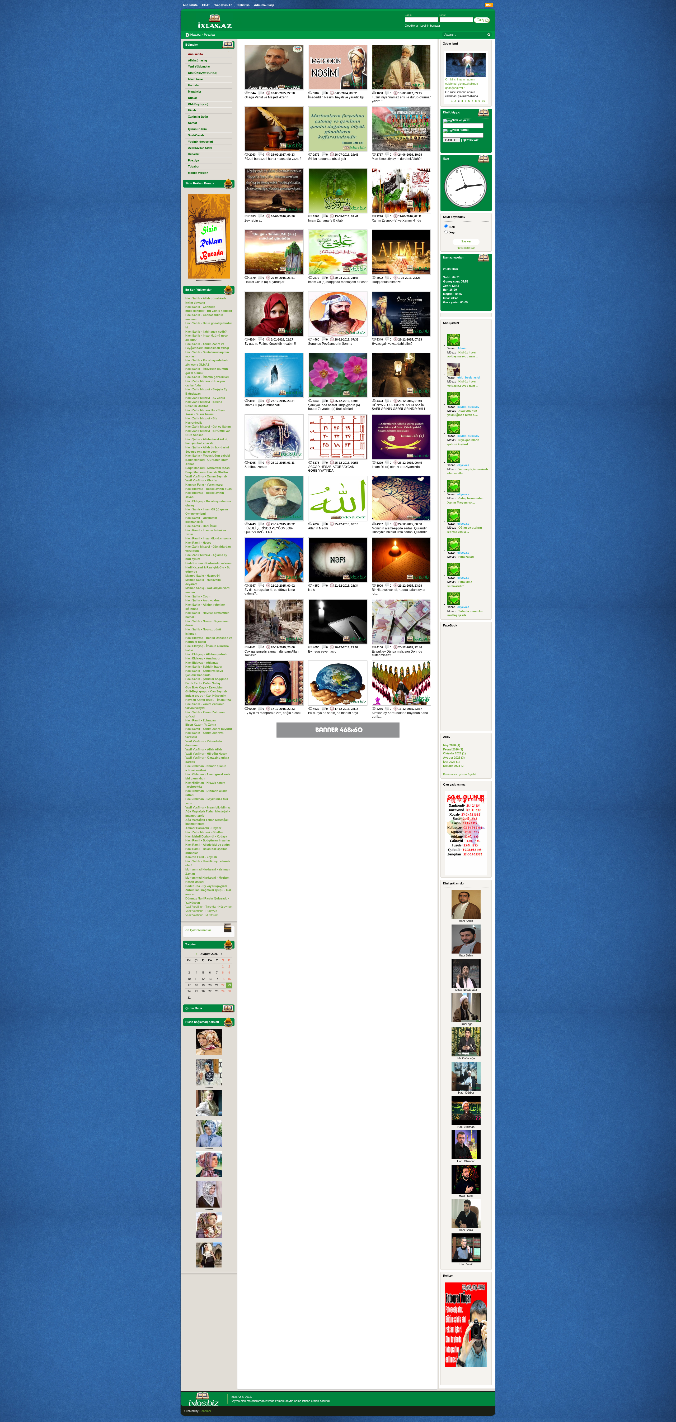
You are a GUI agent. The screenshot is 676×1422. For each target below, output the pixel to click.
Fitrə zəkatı (466, 556)
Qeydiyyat (411, 25)
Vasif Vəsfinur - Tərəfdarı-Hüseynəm (208, 906)
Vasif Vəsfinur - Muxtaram (201, 915)
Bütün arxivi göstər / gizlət (459, 774)
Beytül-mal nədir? (456, 79)
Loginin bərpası (430, 25)
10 (483, 100)
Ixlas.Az (236, 1396)
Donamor (205, 1411)
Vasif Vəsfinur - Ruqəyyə (201, 910)
